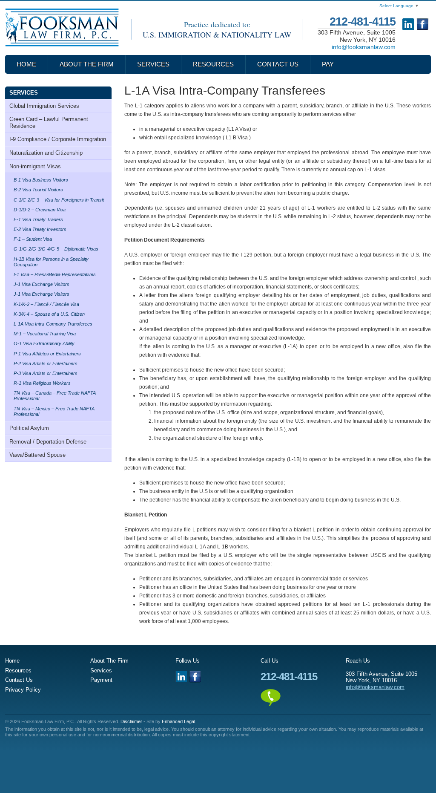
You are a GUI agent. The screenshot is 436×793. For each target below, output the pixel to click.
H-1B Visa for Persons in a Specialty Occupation (51, 262)
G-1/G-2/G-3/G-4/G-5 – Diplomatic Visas (56, 248)
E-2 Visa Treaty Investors (40, 229)
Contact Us (277, 64)
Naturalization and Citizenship (46, 153)
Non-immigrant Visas (35, 166)
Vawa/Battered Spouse (37, 455)
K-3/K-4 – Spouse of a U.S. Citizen (49, 314)
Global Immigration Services (44, 106)
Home (26, 64)
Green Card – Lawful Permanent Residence (48, 122)
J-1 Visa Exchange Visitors (41, 284)
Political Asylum (29, 428)
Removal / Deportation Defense (47, 441)
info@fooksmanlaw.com (364, 46)
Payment (101, 680)
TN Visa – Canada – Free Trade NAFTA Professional (55, 395)
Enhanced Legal (178, 721)
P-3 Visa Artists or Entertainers (45, 373)
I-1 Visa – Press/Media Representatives (55, 274)
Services (153, 64)
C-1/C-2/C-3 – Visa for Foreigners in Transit (59, 199)
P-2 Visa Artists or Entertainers (45, 363)
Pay (328, 64)
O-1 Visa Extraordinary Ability (44, 343)
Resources (213, 64)
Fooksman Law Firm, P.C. (62, 27)
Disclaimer (131, 721)
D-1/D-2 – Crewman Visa (40, 209)
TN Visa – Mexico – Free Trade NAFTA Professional (54, 411)
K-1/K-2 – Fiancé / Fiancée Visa (46, 304)
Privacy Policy (23, 689)
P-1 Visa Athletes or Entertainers (47, 353)
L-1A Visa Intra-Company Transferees (53, 323)
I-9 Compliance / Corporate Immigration (57, 139)
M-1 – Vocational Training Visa (45, 333)
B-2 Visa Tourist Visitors (38, 189)
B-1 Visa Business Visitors (41, 179)
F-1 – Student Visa (33, 239)
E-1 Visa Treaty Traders (38, 219)
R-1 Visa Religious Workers (42, 383)
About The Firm (87, 64)
